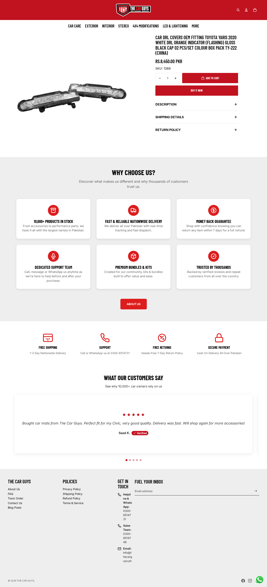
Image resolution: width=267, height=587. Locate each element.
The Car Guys (25, 580)
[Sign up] (255, 491)
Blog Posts (14, 507)
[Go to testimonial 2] (130, 460)
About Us (14, 489)
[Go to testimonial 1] (126, 460)
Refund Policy (71, 498)
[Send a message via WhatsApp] (259, 579)
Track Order (15, 498)
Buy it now (197, 90)
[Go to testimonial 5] (141, 460)
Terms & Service (73, 503)
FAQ (10, 493)
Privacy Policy (72, 489)
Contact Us (15, 503)
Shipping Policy (72, 493)
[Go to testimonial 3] (133, 460)
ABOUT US (134, 304)
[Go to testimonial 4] (137, 460)
